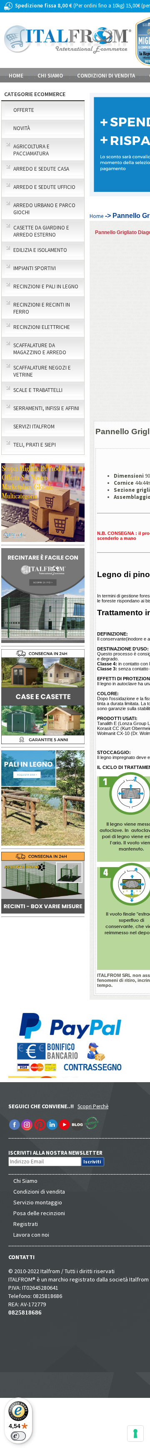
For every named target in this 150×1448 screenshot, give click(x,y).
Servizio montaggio (37, 1202)
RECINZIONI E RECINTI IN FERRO (41, 308)
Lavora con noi (31, 1234)
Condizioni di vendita (39, 1191)
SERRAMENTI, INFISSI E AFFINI (46, 408)
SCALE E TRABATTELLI (37, 390)
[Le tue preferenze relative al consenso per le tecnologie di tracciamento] (135, 1433)
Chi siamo (50, 75)
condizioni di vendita (106, 75)
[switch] (18, 1436)
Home (16, 75)
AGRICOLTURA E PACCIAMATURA (31, 150)
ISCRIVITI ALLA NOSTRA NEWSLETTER (59, 1152)
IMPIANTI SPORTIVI (34, 268)
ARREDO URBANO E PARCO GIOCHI (44, 209)
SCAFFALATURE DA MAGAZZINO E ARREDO (39, 349)
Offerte (23, 110)
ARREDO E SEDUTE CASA (41, 168)
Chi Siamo (25, 1181)
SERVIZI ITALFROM (34, 426)
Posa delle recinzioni (39, 1213)
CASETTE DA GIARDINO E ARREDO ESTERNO (41, 231)
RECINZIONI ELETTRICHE (41, 327)
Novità (21, 128)
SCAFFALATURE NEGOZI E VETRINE (42, 371)
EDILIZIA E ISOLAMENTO (40, 250)
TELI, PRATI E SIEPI (34, 444)
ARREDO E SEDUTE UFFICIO (44, 187)
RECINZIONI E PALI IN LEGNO (45, 286)
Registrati (25, 1224)
